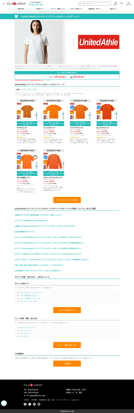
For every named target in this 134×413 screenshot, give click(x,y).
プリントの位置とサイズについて (29, 298)
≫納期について (49, 80)
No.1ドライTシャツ (107, 121)
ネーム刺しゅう (24, 336)
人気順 (17, 89)
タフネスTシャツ (27, 121)
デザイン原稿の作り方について (29, 295)
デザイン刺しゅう (24, 333)
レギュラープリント (25, 330)
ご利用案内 (67, 363)
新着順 (35, 89)
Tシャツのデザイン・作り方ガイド (30, 293)
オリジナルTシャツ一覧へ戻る (67, 200)
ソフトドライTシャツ (80, 121)
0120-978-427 (36, 4)
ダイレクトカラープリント (27, 327)
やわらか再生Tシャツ (27, 171)
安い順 (23, 89)
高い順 (29, 89)
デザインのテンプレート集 (27, 301)
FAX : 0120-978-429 (31, 392)
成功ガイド (113, 9)
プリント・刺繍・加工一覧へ (67, 345)
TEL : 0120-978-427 (31, 389)
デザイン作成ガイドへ (67, 310)
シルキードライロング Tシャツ (53, 171)
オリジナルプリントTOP (21, 12)
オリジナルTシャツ (32, 12)
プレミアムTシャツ (53, 121)
